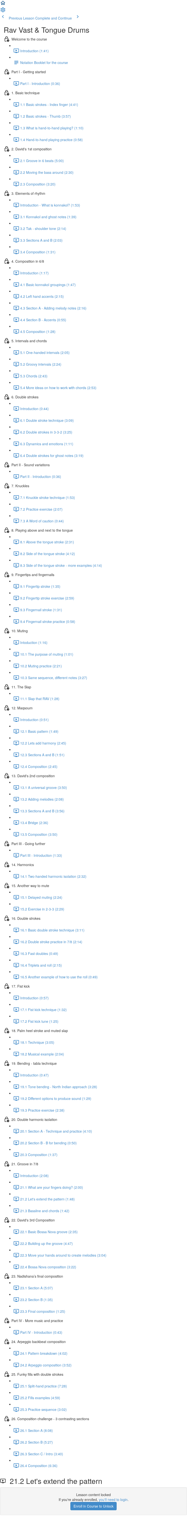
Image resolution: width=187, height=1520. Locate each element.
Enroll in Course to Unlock (93, 1506)
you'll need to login (113, 1499)
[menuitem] (3, 11)
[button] (3, 4)
